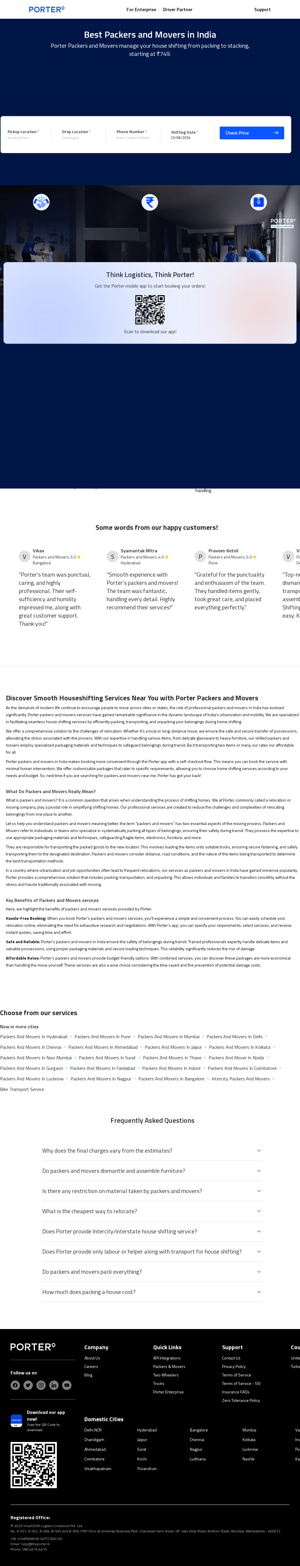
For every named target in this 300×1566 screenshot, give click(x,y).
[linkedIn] (54, 1385)
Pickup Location (22, 131)
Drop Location (75, 131)
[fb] (15, 1385)
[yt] (66, 1385)
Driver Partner (177, 9)
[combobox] (24, 137)
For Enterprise (141, 9)
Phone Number (130, 131)
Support (262, 9)
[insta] (41, 1385)
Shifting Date (183, 132)
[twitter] (28, 1385)
